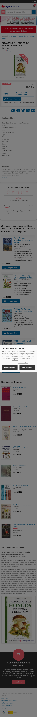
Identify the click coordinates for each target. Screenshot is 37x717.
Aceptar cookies (27, 367)
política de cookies (22, 363)
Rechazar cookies (9, 367)
